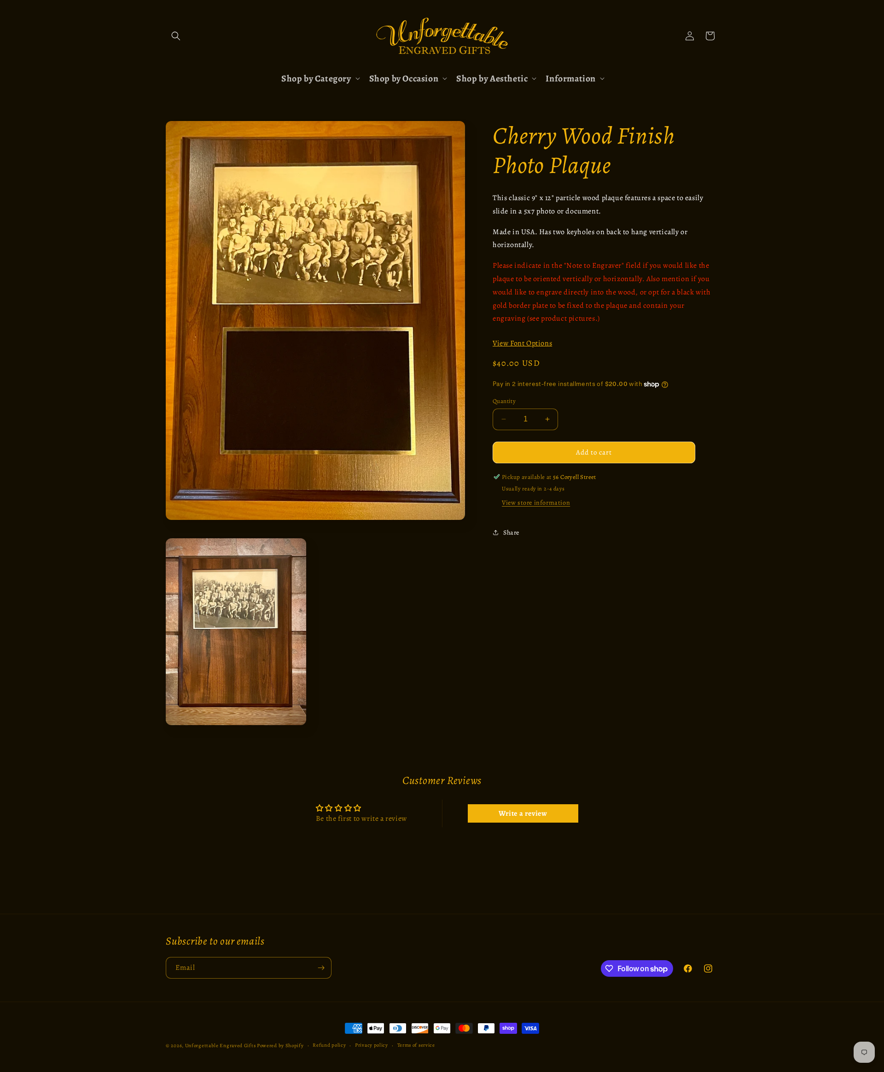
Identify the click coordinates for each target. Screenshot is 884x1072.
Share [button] (511, 532)
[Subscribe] (321, 968)
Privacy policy (371, 1045)
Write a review (523, 813)
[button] (176, 36)
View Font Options (522, 343)
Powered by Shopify (280, 1045)
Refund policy (329, 1045)
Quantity (504, 401)
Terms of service (416, 1045)
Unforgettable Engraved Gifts (220, 1045)
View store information (536, 502)
